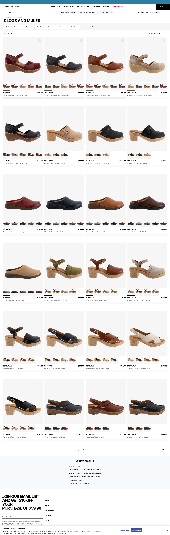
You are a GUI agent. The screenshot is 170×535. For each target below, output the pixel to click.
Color (61, 27)
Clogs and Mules (19, 17)
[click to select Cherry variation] (6, 87)
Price (27, 27)
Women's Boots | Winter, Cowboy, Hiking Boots (85, 473)
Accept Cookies (136, 530)
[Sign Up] (41, 516)
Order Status (141, 12)
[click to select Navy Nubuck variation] (64, 155)
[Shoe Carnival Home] (11, 6)
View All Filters (90, 27)
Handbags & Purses (75, 480)
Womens (11, 17)
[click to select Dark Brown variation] (23, 223)
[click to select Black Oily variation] (56, 155)
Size (49, 27)
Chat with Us (149, 12)
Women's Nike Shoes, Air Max (79, 484)
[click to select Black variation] (15, 87)
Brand (39, 27)
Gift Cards (157, 12)
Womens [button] (55, 7)
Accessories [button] (84, 7)
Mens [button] (65, 7)
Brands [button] (97, 7)
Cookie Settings (124, 530)
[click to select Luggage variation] (31, 87)
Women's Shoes (74, 466)
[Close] (167, 530)
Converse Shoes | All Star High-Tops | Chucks (84, 476)
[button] (9, 12)
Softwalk (6, 17)
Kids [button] (72, 7)
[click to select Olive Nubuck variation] (48, 292)
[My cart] (153, 6)
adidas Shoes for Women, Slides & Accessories (85, 469)
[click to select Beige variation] (15, 223)
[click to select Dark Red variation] (6, 223)
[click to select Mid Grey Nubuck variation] (64, 292)
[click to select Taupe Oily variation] (48, 155)
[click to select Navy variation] (39, 87)
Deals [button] (106, 7)
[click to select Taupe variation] (23, 87)
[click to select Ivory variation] (64, 360)
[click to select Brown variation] (64, 428)
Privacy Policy (63, 533)
